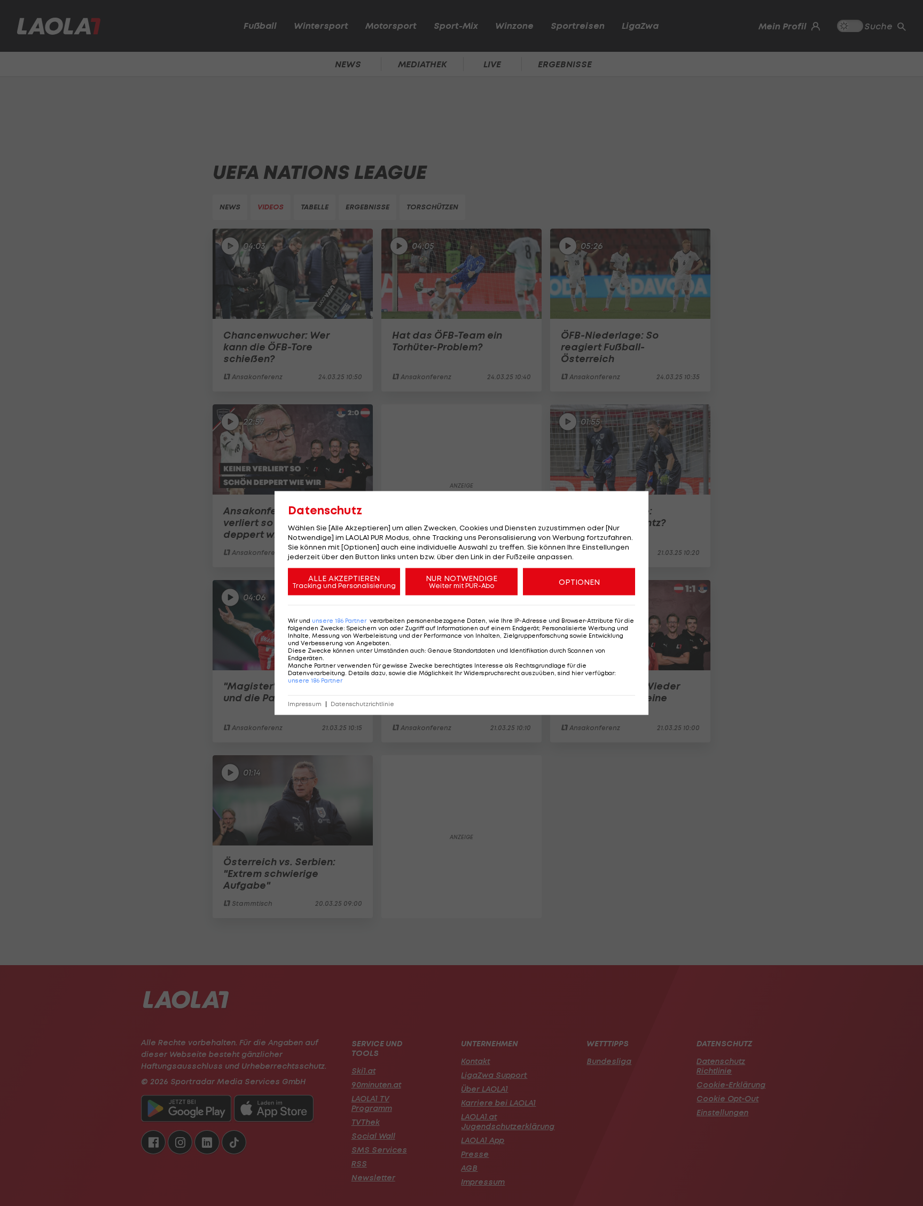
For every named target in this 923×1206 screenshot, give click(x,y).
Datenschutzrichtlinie (362, 704)
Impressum (305, 704)
